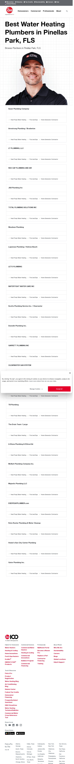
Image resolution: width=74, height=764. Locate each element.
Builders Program (27, 661)
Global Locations (60, 659)
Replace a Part (42, 656)
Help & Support (59, 662)
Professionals (48, 11)
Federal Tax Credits (12, 692)
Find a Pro (8, 673)
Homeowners (23, 11)
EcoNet (8, 659)
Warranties (10, 2)
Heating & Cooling (11, 650)
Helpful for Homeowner (12, 645)
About (58, 11)
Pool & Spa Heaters (12, 656)
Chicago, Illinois (20, 762)
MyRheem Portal (43, 648)
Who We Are (58, 648)
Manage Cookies (35, 389)
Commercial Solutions (27, 645)
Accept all (59, 389)
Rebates (19, 2)
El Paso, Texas (31, 757)
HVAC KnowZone (11, 705)
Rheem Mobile (9, 730)
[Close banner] (70, 373)
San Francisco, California (62, 756)
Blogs (56, 656)
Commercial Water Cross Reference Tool (11, 715)
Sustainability (40, 2)
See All (7, 749)
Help (57, 2)
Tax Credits (29, 2)
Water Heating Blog (12, 681)
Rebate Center (10, 689)
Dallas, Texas (30, 744)
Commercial (36, 11)
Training (40, 663)
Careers (50, 2)
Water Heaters (10, 648)
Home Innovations (11, 653)
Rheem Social (9, 722)
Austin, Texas (19, 749)
